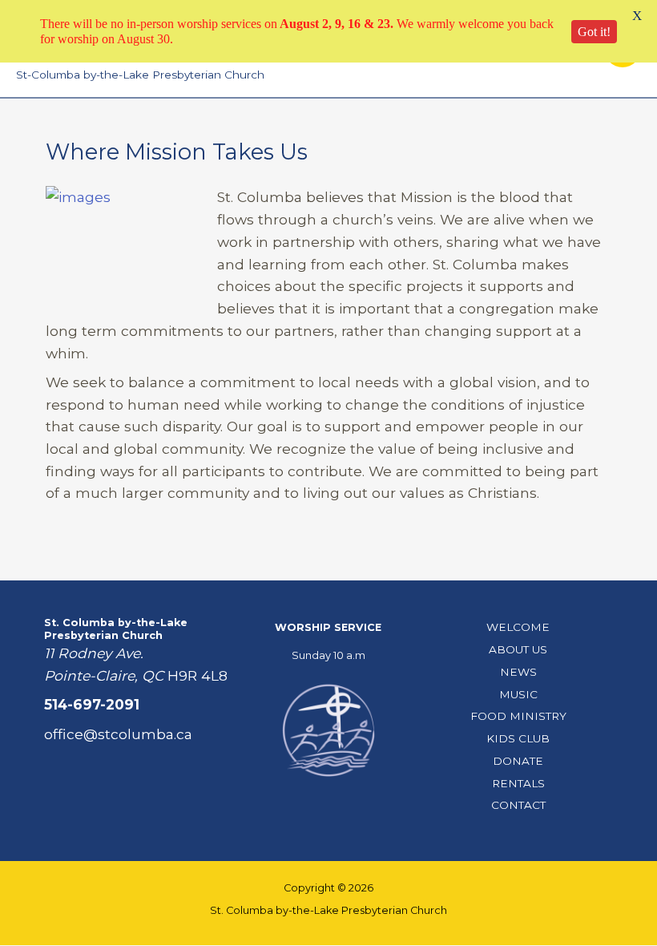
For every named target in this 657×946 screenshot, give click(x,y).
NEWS (518, 671)
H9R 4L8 (197, 675)
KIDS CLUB (518, 738)
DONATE (518, 760)
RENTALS (518, 783)
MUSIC (518, 694)
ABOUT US (518, 649)
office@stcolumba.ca (118, 734)
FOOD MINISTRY (518, 716)
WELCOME (518, 627)
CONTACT (518, 804)
